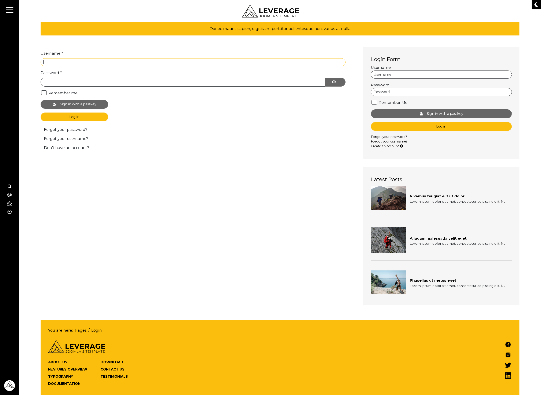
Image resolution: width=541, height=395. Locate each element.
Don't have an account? (66, 147)
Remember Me (393, 102)
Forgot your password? (65, 129)
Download (112, 362)
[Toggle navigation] (9, 10)
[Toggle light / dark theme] (536, 4)
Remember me (63, 93)
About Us (57, 362)
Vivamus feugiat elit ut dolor (437, 196)
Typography (60, 377)
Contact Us (112, 369)
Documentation (64, 384)
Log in (74, 117)
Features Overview (67, 369)
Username (52, 53)
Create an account (385, 146)
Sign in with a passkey (77, 104)
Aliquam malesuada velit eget (438, 238)
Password (51, 73)
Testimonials (114, 377)
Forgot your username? (66, 138)
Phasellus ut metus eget (433, 280)
